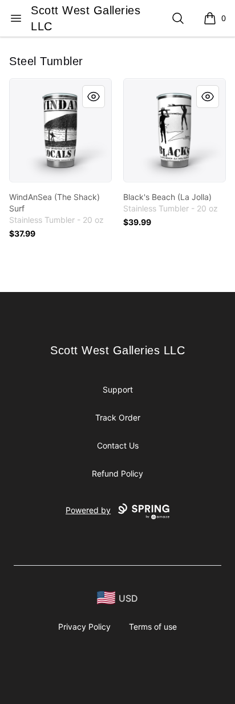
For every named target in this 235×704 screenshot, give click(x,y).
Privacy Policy (84, 626)
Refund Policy (117, 473)
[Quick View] (93, 96)
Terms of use (153, 626)
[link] (60, 130)
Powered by (88, 510)
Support (118, 389)
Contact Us (118, 445)
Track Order (117, 417)
